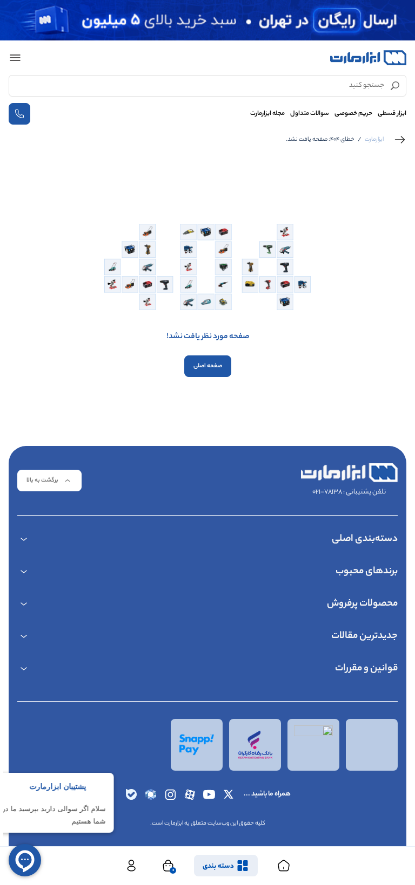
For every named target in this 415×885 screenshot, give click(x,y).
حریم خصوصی (353, 113)
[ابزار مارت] (368, 57)
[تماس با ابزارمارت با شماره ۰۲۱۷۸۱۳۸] (19, 114)
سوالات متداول (309, 113)
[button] (15, 57)
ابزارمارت (374, 140)
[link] (399, 139)
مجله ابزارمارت (267, 113)
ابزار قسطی (392, 113)
